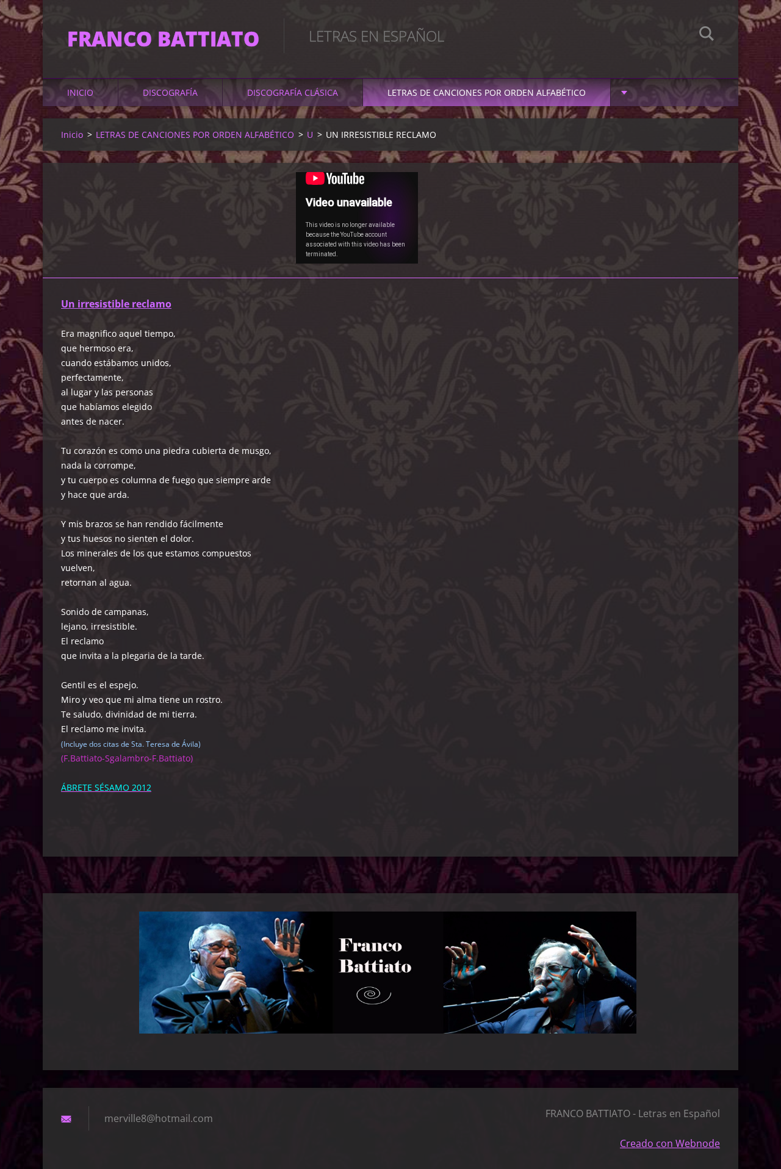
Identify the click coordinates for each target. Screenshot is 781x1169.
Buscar (706, 35)
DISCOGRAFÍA (170, 92)
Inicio (80, 92)
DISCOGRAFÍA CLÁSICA (292, 92)
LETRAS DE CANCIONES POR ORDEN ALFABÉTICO (486, 92)
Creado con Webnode (670, 1143)
